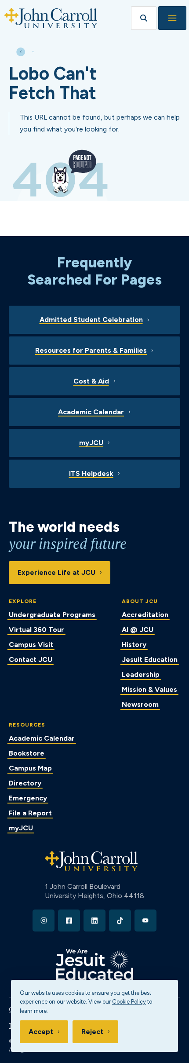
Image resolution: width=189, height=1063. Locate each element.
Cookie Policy (129, 1001)
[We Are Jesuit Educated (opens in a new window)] (94, 965)
